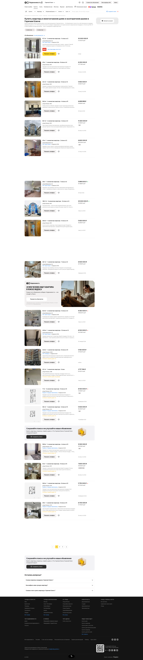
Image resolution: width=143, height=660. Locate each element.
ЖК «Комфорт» (46, 353)
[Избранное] (79, 2)
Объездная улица (67, 606)
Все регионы (104, 601)
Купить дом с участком (87, 625)
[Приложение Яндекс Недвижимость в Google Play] (112, 650)
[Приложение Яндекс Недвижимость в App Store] (109, 650)
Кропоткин (27, 603)
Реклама (38, 639)
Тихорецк (27, 606)
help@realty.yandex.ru (54, 649)
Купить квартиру (86, 623)
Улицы (102, 606)
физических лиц (37, 303)
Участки (26, 625)
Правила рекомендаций (77, 639)
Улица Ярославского (68, 603)
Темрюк (26, 612)
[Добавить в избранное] (58, 54)
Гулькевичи (27, 610)
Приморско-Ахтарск (29, 608)
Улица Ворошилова (67, 610)
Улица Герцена (66, 608)
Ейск (26, 601)
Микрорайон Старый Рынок (50, 623)
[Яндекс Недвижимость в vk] (112, 639)
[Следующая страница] (66, 546)
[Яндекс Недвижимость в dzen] (115, 639)
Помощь (87, 639)
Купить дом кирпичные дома (89, 627)
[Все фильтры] (26, 11)
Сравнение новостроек (106, 603)
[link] (115, 2)
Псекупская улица (67, 612)
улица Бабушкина (46, 40)
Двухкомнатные (86, 601)
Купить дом (84, 621)
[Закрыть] (117, 11)
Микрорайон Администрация (51, 621)
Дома (26, 621)
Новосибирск (47, 606)
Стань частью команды (47, 639)
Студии (83, 603)
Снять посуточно (67, 621)
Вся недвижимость (29, 639)
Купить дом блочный (87, 632)
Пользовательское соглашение (62, 639)
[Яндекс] (115, 657)
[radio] (59, 546)
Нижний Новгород (48, 612)
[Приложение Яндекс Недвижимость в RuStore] (117, 650)
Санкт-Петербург (48, 603)
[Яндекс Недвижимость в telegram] (117, 639)
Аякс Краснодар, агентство (54, 49)
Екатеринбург (47, 608)
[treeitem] (29, 7)
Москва (45, 601)
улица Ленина (45, 64)
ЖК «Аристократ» (46, 42)
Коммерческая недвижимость (32, 623)
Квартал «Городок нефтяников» (50, 392)
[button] (82, 2)
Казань (45, 610)
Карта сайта (93, 639)
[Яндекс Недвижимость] (34, 2)
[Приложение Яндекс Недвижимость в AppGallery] (115, 650)
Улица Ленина (66, 601)
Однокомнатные (86, 606)
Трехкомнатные (85, 608)
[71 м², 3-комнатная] (33, 397)
